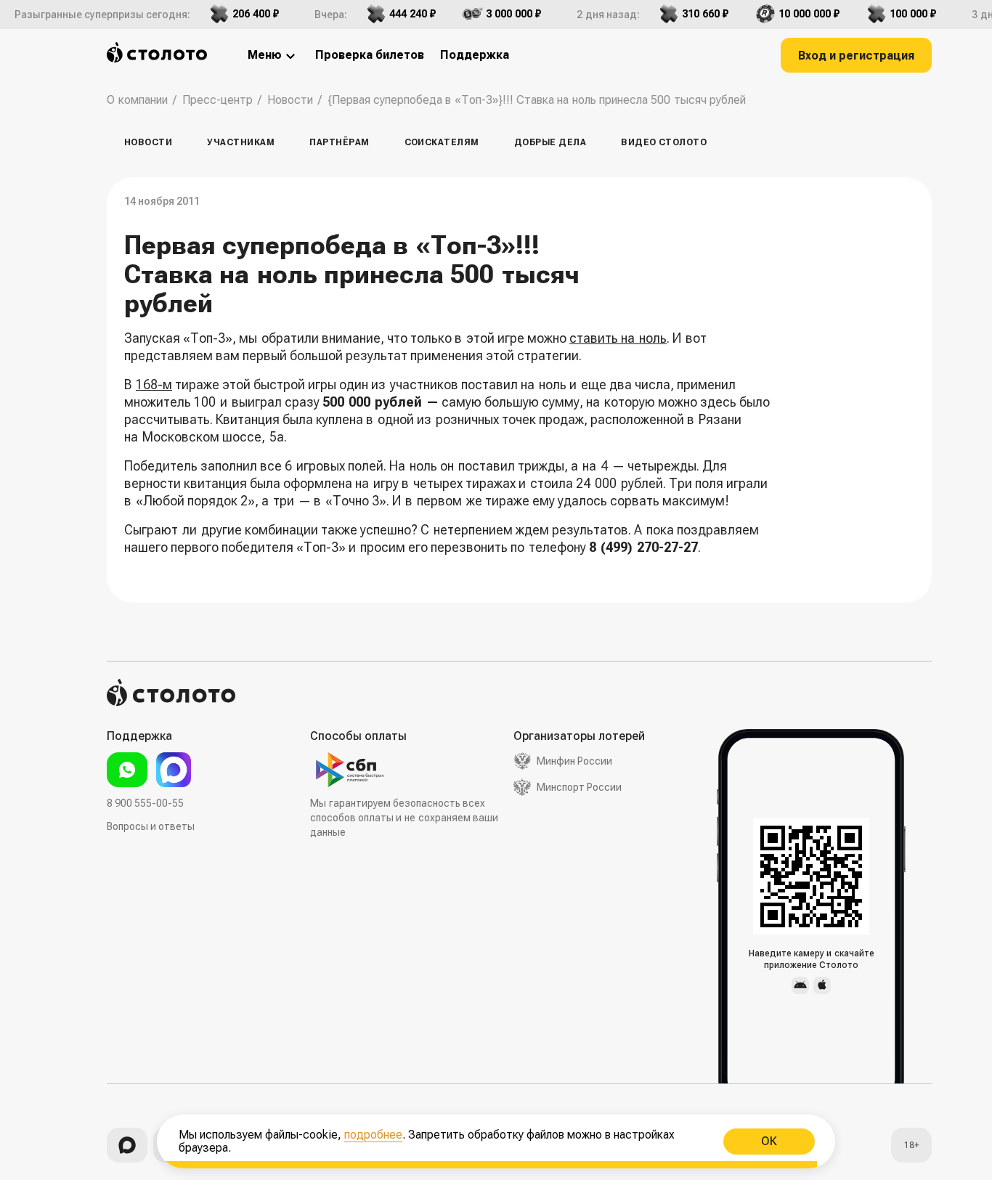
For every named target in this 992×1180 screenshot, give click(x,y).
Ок (769, 1141)
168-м (154, 384)
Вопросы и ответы (151, 826)
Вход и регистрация (856, 55)
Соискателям (441, 142)
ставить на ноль (618, 338)
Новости (148, 142)
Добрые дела (550, 142)
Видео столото (664, 142)
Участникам (241, 142)
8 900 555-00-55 (145, 803)
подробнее (373, 1135)
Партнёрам (339, 142)
